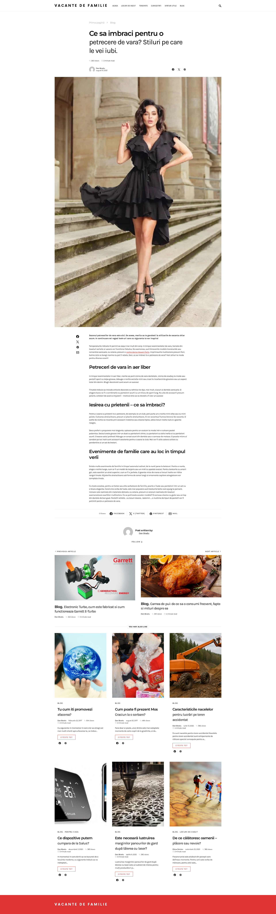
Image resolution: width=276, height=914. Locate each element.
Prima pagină (96, 22)
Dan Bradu (100, 68)
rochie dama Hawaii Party (137, 352)
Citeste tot (66, 737)
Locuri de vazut (189, 832)
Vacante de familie (81, 6)
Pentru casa (72, 832)
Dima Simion (177, 849)
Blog (112, 22)
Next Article (212, 551)
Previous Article (66, 551)
